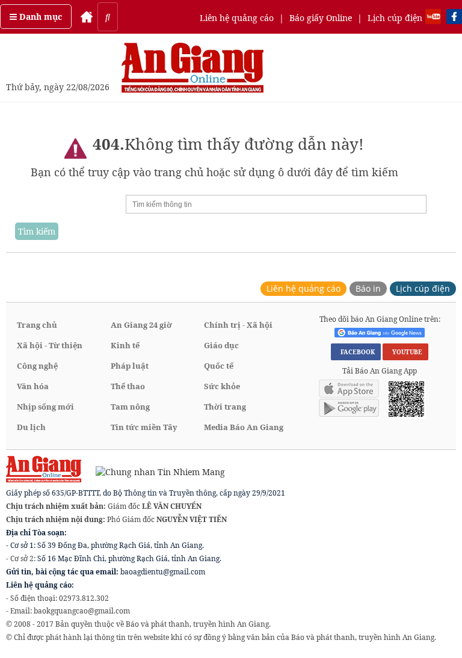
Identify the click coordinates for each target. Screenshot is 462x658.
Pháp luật (130, 365)
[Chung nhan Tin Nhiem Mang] (154, 471)
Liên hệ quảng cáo (237, 17)
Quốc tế (218, 365)
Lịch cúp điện (395, 17)
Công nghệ (37, 365)
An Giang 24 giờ (141, 324)
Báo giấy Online (320, 17)
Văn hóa (33, 386)
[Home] (87, 17)
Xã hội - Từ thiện (49, 345)
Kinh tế (125, 345)
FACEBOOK (356, 352)
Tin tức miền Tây (144, 427)
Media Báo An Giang (243, 427)
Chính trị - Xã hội (238, 324)
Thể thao (128, 386)
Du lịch (31, 427)
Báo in (368, 288)
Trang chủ (37, 324)
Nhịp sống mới (45, 406)
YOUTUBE (405, 352)
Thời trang (225, 406)
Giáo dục (221, 345)
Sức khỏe (222, 386)
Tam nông (130, 406)
